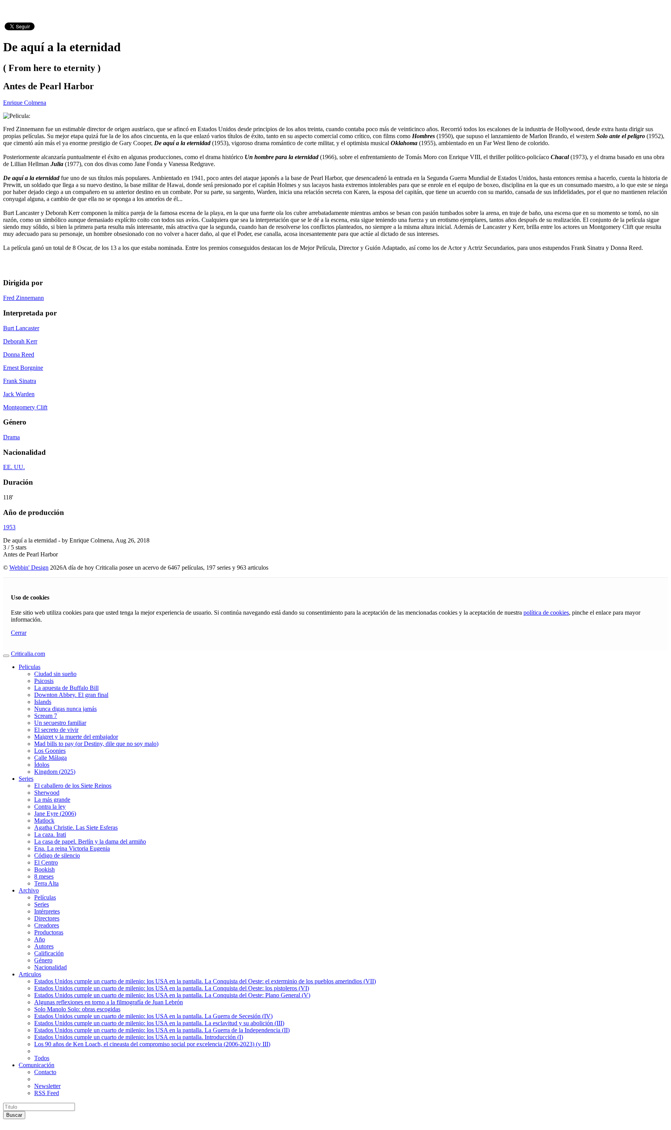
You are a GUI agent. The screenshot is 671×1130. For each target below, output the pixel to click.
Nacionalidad (50, 967)
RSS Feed (46, 1093)
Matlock (44, 820)
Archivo (29, 890)
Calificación (49, 953)
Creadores (46, 925)
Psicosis (44, 681)
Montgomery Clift (25, 407)
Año (39, 939)
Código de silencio (57, 855)
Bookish (44, 869)
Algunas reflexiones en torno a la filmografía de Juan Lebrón (108, 1002)
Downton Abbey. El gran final (71, 695)
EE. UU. (14, 467)
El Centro (46, 862)
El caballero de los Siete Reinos (72, 785)
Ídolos (41, 764)
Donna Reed (18, 354)
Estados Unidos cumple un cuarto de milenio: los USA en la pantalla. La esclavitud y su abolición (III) (159, 1023)
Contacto (45, 1072)
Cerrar (18, 632)
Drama (11, 437)
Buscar (14, 1115)
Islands (42, 701)
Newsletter (47, 1086)
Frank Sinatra (19, 381)
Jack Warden (19, 394)
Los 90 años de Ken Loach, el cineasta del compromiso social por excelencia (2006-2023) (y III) (152, 1044)
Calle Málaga (50, 757)
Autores (44, 946)
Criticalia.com (28, 653)
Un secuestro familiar (60, 722)
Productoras (48, 932)
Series (26, 778)
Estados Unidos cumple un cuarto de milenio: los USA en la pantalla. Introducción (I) (138, 1037)
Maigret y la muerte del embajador (76, 736)
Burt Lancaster (21, 328)
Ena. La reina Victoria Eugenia (72, 848)
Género (43, 960)
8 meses (44, 876)
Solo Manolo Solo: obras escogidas (77, 1009)
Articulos (30, 974)
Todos (41, 1058)
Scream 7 (45, 715)
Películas (45, 897)
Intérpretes (47, 911)
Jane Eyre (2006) (55, 813)
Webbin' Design (29, 567)
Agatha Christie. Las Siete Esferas (76, 827)
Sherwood (46, 792)
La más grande (52, 799)
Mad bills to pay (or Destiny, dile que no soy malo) (96, 743)
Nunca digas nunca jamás (65, 708)
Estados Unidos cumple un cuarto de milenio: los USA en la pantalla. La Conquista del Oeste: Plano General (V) (172, 995)
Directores (46, 918)
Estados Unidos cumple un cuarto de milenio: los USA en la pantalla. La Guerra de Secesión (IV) (153, 1016)
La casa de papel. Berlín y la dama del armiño (90, 841)
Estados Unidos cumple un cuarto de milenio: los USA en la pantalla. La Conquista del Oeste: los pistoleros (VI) (171, 988)
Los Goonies (50, 750)
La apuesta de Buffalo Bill (66, 688)
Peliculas (29, 667)
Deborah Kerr (20, 341)
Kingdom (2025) (54, 771)
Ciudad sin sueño (55, 674)
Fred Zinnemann (23, 298)
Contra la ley (50, 806)
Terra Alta (46, 883)
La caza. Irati (50, 834)
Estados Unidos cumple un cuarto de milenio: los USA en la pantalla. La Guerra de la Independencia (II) (162, 1030)
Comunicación (36, 1065)
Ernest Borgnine (23, 367)
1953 (9, 527)
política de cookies (546, 612)
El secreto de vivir (56, 729)
